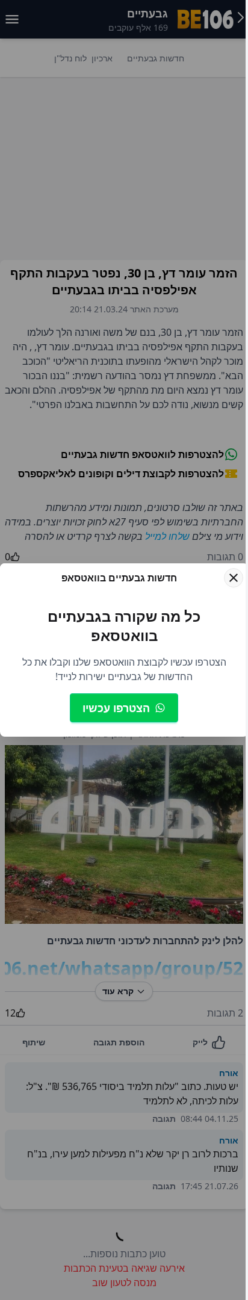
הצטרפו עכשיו (116, 708)
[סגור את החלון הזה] (233, 577)
